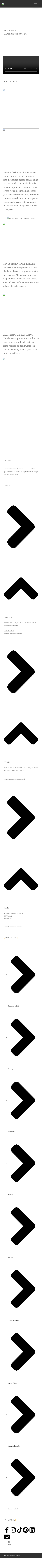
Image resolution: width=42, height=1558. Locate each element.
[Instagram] (13, 1530)
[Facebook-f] (7, 1530)
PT (9, 1542)
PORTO (6, 908)
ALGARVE (8, 617)
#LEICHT (26, 469)
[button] (21, 556)
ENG (10, 1545)
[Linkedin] (32, 1530)
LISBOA (7, 762)
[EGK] (4, 3)
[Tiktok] (19, 1530)
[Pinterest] (26, 1530)
